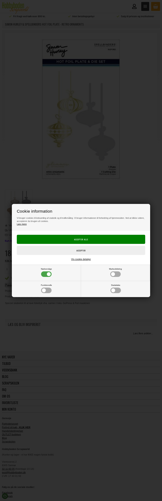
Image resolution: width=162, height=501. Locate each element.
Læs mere (22, 224)
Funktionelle (46, 285)
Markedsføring (115, 269)
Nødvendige (46, 269)
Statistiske (115, 285)
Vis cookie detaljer (81, 259)
